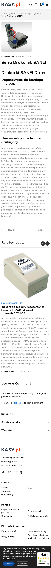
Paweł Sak (9, 56)
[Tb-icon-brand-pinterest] (21, 472)
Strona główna (8, 13)
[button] (43, 243)
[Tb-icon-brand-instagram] (15, 472)
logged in (18, 403)
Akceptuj (8, 563)
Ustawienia (22, 563)
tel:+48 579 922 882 (11, 465)
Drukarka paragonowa (31, 13)
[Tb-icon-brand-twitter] (9, 472)
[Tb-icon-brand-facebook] (3, 472)
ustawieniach (9, 558)
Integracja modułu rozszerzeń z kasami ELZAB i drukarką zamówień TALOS (22, 310)
